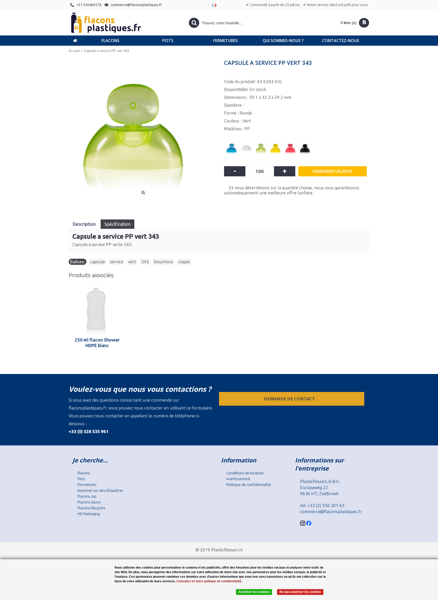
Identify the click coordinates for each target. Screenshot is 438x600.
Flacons (84, 473)
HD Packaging (89, 514)
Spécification (117, 224)
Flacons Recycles (91, 508)
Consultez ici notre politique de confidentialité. (209, 581)
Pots (81, 479)
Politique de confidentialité (248, 484)
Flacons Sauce (89, 502)
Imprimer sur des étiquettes (100, 490)
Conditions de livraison (245, 473)
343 (145, 261)
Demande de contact (290, 399)
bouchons (163, 261)
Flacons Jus (87, 496)
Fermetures (87, 484)
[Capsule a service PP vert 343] (144, 125)
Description (84, 224)
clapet (184, 261)
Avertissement (238, 479)
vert (132, 261)
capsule (97, 261)
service (116, 261)
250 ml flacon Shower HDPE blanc (97, 342)
